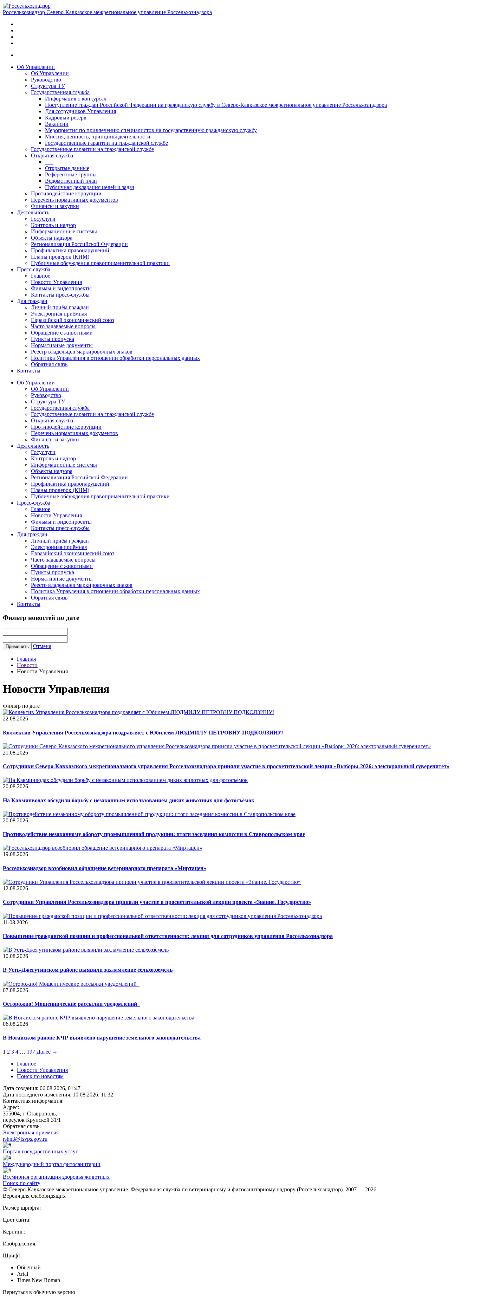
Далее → (47, 1052)
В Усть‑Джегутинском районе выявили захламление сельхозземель (88, 970)
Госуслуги (43, 219)
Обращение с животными (62, 333)
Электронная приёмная (59, 314)
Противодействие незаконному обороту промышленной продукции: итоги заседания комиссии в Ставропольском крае (154, 834)
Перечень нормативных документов (74, 200)
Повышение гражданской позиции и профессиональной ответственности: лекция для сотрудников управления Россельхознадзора (168, 936)
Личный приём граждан (60, 307)
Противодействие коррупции (66, 193)
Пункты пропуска (52, 339)
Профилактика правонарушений (70, 250)
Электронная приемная (31, 1132)
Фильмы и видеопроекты (61, 288)
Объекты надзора (51, 238)
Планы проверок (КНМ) (60, 257)
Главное (40, 276)
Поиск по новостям (40, 1076)
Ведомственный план (71, 181)
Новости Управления (56, 282)
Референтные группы (71, 174)
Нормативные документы (62, 345)
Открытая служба (52, 155)
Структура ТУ (48, 86)
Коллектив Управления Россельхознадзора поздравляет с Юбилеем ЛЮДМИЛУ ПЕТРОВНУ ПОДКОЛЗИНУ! (143, 733)
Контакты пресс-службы (60, 295)
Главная (26, 659)
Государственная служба (60, 92)
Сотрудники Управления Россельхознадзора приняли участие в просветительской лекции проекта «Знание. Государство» (157, 902)
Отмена (42, 646)
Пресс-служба (33, 269)
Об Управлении (36, 67)
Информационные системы (64, 231)
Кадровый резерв (65, 118)
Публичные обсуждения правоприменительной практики (100, 263)
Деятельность (33, 212)
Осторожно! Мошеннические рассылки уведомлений (71, 1004)
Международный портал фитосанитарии (51, 1164)
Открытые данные (67, 168)
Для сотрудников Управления (80, 111)
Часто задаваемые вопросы (63, 326)
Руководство (46, 80)
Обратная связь (49, 364)
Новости (27, 665)
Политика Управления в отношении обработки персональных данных (115, 358)
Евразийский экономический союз (72, 320)
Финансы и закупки (55, 206)
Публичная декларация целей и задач (89, 187)
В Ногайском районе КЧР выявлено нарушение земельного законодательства (102, 1038)
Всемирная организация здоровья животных (56, 1177)
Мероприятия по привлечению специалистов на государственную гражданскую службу (151, 130)
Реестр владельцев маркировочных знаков (81, 352)
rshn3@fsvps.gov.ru (25, 1139)
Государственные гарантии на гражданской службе (106, 143)
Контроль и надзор (53, 225)
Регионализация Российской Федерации (79, 244)
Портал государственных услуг (40, 1151)
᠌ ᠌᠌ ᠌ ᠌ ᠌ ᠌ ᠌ (49, 162)
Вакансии (57, 124)
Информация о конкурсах (75, 99)
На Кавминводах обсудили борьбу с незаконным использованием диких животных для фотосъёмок (128, 800)
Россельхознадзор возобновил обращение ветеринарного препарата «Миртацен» (104, 868)
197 (31, 1052)
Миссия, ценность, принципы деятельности (97, 137)
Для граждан (32, 301)
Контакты (28, 371)
